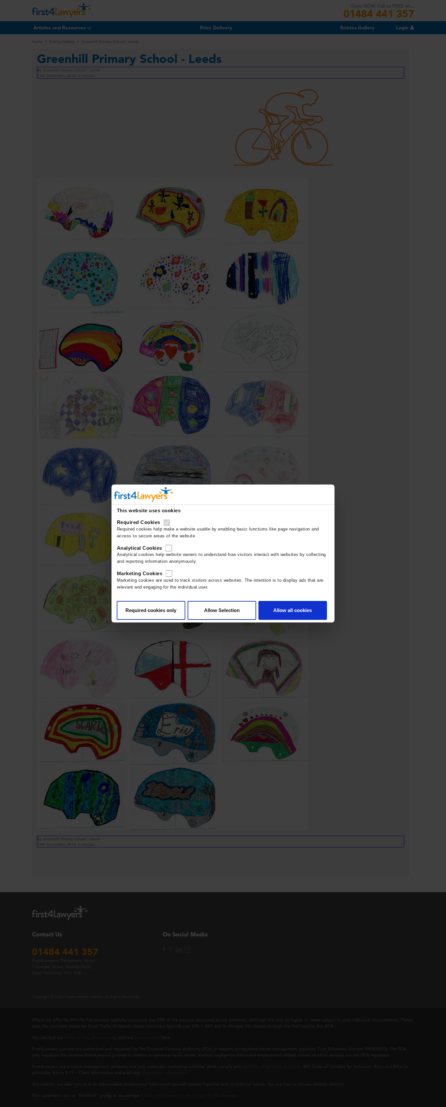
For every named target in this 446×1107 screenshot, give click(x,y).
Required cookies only (150, 610)
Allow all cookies (292, 610)
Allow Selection (222, 610)
